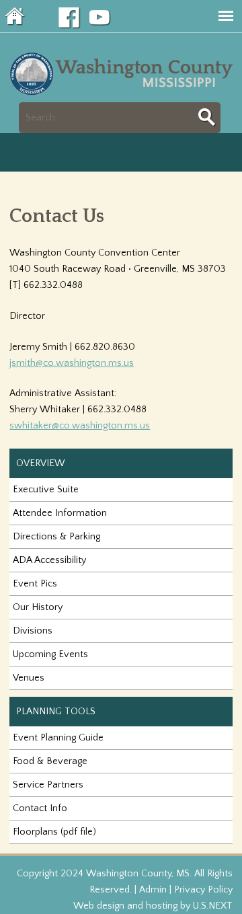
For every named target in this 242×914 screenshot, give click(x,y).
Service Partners (48, 784)
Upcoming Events (50, 654)
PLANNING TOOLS (55, 711)
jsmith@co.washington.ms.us (71, 363)
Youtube (100, 18)
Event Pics (35, 583)
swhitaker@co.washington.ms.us (79, 425)
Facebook (69, 18)
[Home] (124, 94)
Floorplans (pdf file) (54, 832)
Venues (28, 678)
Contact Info (40, 808)
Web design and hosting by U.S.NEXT (153, 906)
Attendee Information (60, 513)
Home (15, 16)
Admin (153, 889)
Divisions (32, 630)
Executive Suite (46, 489)
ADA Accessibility (49, 560)
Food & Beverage (50, 761)
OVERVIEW (40, 463)
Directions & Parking (56, 536)
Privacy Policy (203, 889)
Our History (38, 607)
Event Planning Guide (58, 737)
